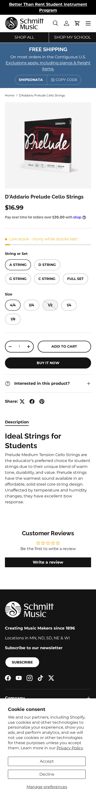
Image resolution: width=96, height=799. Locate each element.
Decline (46, 774)
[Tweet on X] (22, 401)
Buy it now (48, 363)
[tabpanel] (48, 468)
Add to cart (64, 346)
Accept (47, 761)
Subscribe (22, 662)
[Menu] (88, 23)
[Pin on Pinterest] (42, 401)
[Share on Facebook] (32, 401)
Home (9, 95)
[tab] (17, 422)
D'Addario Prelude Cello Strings (42, 95)
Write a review (48, 562)
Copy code (66, 79)
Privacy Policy (70, 748)
